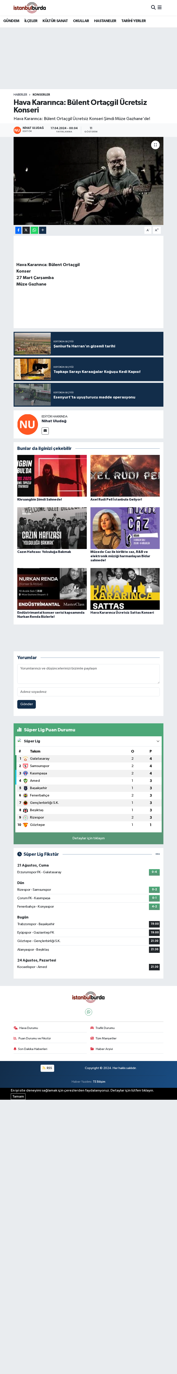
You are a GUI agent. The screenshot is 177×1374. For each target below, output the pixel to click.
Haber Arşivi (104, 1049)
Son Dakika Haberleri (32, 1049)
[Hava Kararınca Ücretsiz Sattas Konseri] (125, 589)
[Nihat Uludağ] (27, 424)
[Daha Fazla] (42, 230)
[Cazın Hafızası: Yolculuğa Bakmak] (52, 528)
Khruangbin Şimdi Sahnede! (39, 499)
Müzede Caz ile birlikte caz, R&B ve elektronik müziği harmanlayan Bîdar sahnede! (120, 556)
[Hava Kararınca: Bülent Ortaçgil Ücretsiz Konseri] (89, 181)
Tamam (18, 1096)
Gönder (26, 704)
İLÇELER (31, 21)
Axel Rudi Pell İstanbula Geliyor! (116, 499)
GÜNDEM (11, 21)
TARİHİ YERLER (133, 21)
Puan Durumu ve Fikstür (35, 1038)
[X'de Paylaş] (26, 230)
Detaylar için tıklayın (89, 838)
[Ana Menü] (160, 8)
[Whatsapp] (88, 1012)
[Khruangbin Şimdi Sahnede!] (52, 476)
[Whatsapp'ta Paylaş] (34, 230)
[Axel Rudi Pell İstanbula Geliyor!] (125, 476)
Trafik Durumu (105, 1028)
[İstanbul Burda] (30, 7)
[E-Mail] (45, 431)
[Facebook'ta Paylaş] (18, 230)
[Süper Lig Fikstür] (158, 854)
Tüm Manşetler (106, 1038)
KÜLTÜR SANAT (55, 21)
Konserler (41, 94)
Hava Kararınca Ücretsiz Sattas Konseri (122, 612)
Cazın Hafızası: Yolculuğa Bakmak (44, 552)
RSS (49, 1068)
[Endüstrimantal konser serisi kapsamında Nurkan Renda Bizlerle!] (52, 589)
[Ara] (153, 8)
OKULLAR (81, 21)
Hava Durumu (28, 1028)
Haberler (20, 94)
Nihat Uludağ (54, 421)
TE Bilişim (99, 1081)
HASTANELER (105, 21)
